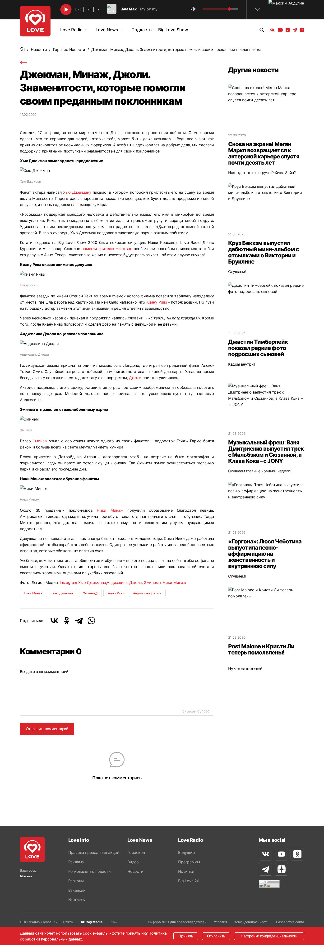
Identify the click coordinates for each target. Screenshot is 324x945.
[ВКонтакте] (54, 620)
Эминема (152, 582)
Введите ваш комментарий (44, 671)
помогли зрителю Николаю (107, 248)
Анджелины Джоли (124, 582)
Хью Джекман (63, 593)
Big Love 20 (188, 880)
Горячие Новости (69, 49)
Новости (39, 49)
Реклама (76, 862)
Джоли (135, 377)
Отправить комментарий (47, 729)
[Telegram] (79, 620)
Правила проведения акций (93, 852)
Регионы (76, 880)
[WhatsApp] (91, 620)
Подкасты (142, 29)
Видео (133, 862)
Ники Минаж (110, 510)
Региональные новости (89, 871)
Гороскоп (136, 852)
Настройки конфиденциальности (269, 936)
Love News (107, 29)
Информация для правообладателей (177, 922)
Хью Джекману (77, 192)
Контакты (77, 899)
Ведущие (186, 852)
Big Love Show (173, 29)
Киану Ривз (156, 302)
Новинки (186, 871)
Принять (185, 936)
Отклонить (216, 936)
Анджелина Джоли (147, 593)
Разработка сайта (290, 922)
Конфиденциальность (251, 922)
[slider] (229, 9)
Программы (189, 862)
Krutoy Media (91, 922)
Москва (26, 876)
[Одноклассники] (66, 620)
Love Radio (71, 29)
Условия (220, 922)
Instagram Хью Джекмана (83, 582)
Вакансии (77, 890)
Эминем (40, 441)
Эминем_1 (90, 593)
